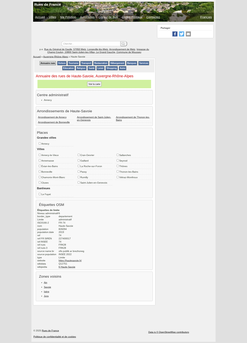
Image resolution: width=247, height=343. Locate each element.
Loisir (100, 68)
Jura (46, 296)
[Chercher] (124, 43)
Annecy (45, 143)
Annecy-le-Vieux (50, 155)
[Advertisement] (94, 31)
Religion (81, 68)
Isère (46, 291)
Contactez (153, 17)
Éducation (68, 68)
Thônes (123, 166)
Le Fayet (46, 194)
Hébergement (117, 63)
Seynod (123, 160)
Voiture (62, 63)
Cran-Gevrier (87, 155)
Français (206, 17)
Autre (122, 68)
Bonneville (46, 171)
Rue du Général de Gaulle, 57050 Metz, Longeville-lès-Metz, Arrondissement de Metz (89, 49)
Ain (45, 282)
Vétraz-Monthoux (128, 177)
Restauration (100, 63)
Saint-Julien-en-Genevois (93, 182)
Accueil (40, 17)
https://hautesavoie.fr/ (70, 260)
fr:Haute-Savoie (67, 267)
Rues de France (50, 330)
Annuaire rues (47, 63)
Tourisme (73, 63)
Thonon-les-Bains (128, 171)
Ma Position (68, 17)
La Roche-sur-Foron (91, 166)
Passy (83, 171)
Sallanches (125, 155)
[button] (174, 33)
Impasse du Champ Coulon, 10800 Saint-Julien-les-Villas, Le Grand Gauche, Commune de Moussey (98, 50)
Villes (52, 17)
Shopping (112, 68)
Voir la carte (94, 84)
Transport (86, 63)
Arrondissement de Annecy (52, 117)
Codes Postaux (132, 17)
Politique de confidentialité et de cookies (54, 336)
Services (143, 63)
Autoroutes (87, 17)
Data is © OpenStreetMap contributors (168, 332)
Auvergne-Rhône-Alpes (55, 56)
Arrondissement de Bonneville (54, 122)
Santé (91, 68)
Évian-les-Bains (49, 166)
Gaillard (84, 160)
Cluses (45, 182)
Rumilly (84, 177)
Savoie (47, 287)
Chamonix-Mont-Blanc (53, 177)
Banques (131, 63)
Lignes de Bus (108, 17)
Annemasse (47, 160)
